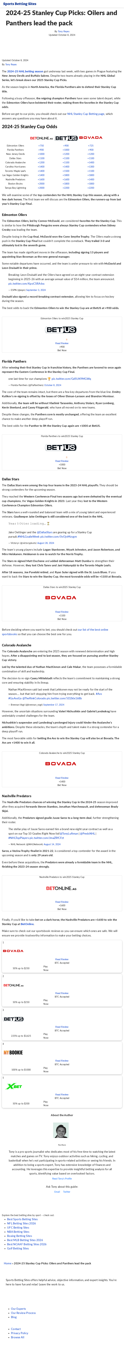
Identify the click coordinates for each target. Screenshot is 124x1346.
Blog (14, 1317)
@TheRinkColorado (34, 698)
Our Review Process (23, 1313)
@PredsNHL (87, 833)
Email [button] (57, 1192)
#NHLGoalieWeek (29, 536)
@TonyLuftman (69, 833)
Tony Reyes (63, 31)
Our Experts (18, 1308)
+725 (90, 146)
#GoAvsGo (15, 698)
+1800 (66, 175)
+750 (41, 146)
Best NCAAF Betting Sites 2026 (27, 1244)
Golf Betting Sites (18, 1248)
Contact (16, 1329)
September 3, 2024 (36, 290)
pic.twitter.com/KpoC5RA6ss (26, 283)
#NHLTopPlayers (18, 838)
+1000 (66, 150)
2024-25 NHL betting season (25, 71)
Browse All (17, 1337)
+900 (66, 146)
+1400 (91, 163)
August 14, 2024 (52, 844)
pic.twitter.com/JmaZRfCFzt (47, 838)
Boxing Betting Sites (19, 1236)
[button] (62, 334)
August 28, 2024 (45, 543)
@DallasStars (44, 532)
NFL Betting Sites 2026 (21, 1223)
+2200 (66, 188)
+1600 (41, 180)
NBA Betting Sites (18, 1231)
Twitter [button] (66, 1192)
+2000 (41, 184)
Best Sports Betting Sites (22, 1219)
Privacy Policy (19, 1333)
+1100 (41, 158)
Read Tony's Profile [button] (62, 1179)
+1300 (91, 167)
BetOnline (27, 924)
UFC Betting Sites (18, 1227)
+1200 (66, 154)
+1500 (66, 171)
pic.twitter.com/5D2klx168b (64, 698)
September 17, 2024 (53, 705)
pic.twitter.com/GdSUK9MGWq (71, 378)
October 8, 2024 (52, 385)
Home (7, 1263)
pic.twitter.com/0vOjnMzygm (58, 536)
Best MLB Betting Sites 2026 (25, 1240)
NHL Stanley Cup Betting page (85, 114)
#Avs (99, 694)
